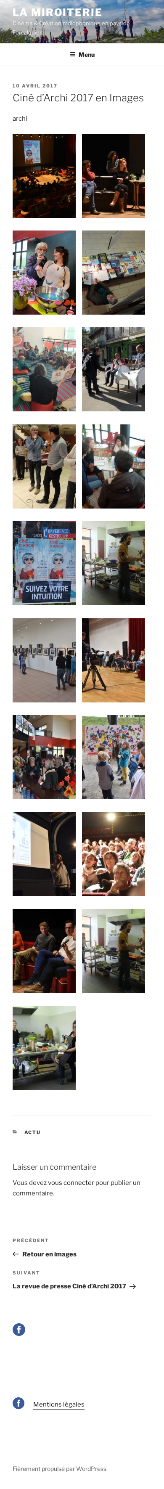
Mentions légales (59, 1404)
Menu (87, 54)
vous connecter (71, 1183)
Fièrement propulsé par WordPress (59, 1468)
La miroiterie (58, 12)
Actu (32, 1132)
